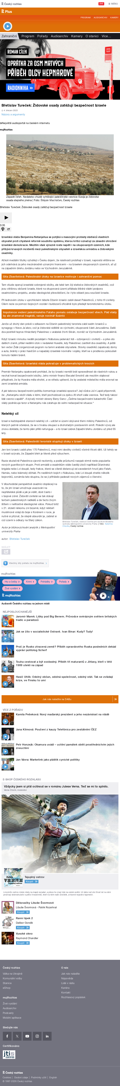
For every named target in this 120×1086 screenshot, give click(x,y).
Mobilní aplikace (12, 1017)
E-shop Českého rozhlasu (22, 779)
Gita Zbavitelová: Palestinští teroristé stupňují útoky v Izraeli (42, 441)
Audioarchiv (100, 17)
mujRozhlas (8, 573)
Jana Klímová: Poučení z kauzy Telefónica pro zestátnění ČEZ (56, 729)
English (53, 1077)
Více (106, 36)
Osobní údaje (21, 1077)
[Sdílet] (8, 229)
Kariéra (65, 987)
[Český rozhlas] (12, 4)
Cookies (7, 1077)
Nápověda (67, 978)
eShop (6, 987)
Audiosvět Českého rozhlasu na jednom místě (26, 603)
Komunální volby (12, 978)
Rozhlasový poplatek (73, 997)
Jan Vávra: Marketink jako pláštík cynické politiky (48, 759)
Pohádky (45, 581)
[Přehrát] (6, 217)
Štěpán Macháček (51, 200)
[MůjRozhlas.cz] (6, 130)
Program (85, 17)
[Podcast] (3, 229)
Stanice (7, 983)
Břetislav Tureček (20, 538)
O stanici (92, 36)
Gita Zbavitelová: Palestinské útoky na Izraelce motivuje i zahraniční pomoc (52, 276)
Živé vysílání (11, 588)
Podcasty (8, 1013)
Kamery (114, 17)
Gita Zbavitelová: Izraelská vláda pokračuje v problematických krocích (48, 363)
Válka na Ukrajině (12, 973)
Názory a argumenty (13, 114)
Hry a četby (11, 581)
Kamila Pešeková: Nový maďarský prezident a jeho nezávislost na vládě (62, 714)
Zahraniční (9, 36)
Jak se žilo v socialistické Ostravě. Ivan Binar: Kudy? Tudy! (54, 631)
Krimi (29, 581)
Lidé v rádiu (68, 983)
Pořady (42, 36)
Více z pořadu (13, 709)
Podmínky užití (38, 1077)
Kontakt (65, 992)
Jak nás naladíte (70, 973)
